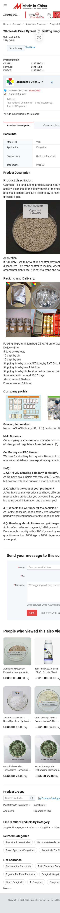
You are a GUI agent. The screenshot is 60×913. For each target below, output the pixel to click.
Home (6, 24)
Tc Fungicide (36, 882)
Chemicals (17, 24)
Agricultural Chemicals (36, 24)
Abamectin (8, 810)
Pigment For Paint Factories (20, 874)
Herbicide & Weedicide (48, 842)
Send (31, 612)
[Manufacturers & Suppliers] (30, 5)
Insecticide (39, 805)
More (6, 888)
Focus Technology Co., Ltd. (42, 900)
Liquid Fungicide (14, 882)
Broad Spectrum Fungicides (20, 850)
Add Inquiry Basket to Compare (23, 113)
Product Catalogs (50, 798)
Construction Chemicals (18, 866)
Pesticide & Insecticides (18, 842)
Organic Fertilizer (42, 810)
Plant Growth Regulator (15, 805)
